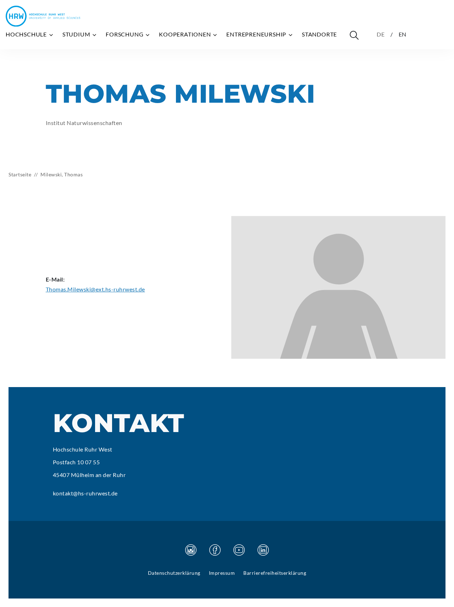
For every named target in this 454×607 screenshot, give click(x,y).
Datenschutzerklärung (174, 573)
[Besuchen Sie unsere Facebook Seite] (215, 550)
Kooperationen (185, 34)
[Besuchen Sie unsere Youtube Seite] (239, 550)
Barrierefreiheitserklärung (274, 573)
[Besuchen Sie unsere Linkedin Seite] (263, 550)
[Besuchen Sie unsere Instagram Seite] (191, 550)
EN (403, 34)
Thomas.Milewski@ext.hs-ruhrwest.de (95, 289)
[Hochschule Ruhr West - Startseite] (43, 16)
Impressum (222, 573)
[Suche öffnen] (353, 35)
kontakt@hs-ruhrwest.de (85, 493)
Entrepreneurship (257, 34)
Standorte (319, 34)
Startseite (20, 174)
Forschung (125, 34)
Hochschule (27, 34)
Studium (77, 34)
